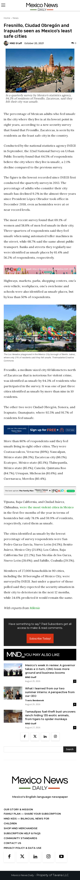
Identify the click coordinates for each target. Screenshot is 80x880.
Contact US (12, 843)
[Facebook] (24, 736)
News (15, 18)
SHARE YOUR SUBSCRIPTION (42, 813)
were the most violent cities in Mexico (47, 507)
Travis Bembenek (34, 700)
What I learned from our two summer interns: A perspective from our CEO (50, 692)
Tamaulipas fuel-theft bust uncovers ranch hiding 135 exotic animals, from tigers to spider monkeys (50, 715)
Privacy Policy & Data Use (22, 847)
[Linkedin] (45, 736)
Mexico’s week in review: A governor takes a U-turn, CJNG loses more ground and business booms (50, 669)
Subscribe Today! (40, 638)
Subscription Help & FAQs (22, 833)
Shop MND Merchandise (20, 828)
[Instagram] (55, 736)
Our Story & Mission (18, 809)
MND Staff (16, 43)
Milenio (34, 608)
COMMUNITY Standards (20, 838)
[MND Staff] (7, 43)
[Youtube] (61, 856)
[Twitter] (35, 736)
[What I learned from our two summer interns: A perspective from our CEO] (13, 693)
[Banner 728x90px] (40, 269)
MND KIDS (10, 818)
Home (7, 18)
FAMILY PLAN (12, 813)
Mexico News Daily (22, 875)
